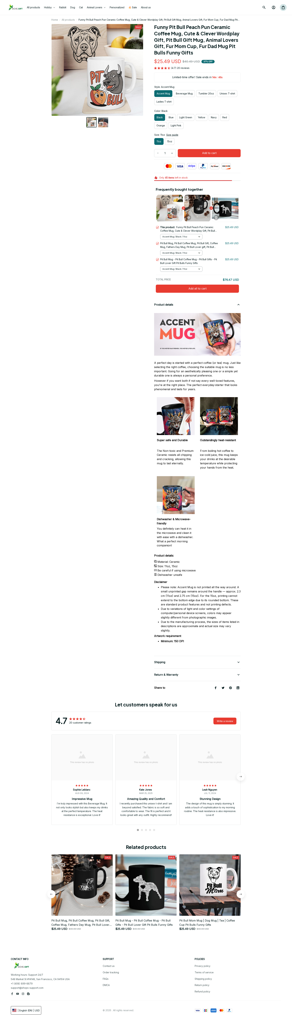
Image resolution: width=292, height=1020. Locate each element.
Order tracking (111, 972)
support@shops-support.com (27, 987)
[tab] (138, 830)
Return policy (202, 985)
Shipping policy (203, 978)
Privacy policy (202, 965)
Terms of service (204, 972)
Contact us (109, 965)
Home (54, 19)
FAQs (105, 978)
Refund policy (202, 991)
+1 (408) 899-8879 (22, 983)
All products (68, 19)
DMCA (106, 985)
